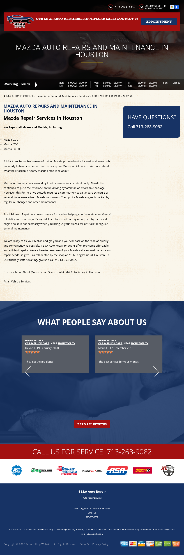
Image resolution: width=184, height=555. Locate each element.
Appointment (159, 22)
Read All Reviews (92, 424)
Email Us (92, 512)
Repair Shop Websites (39, 544)
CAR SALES (107, 19)
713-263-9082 (124, 6)
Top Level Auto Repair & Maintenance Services (60, 96)
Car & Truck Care (37, 343)
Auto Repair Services (92, 497)
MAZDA (128, 96)
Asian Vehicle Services (17, 281)
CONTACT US (128, 19)
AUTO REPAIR (65, 19)
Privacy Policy (100, 544)
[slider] (32, 352)
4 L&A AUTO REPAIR (16, 96)
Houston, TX (66, 343)
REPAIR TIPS (87, 19)
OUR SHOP (44, 19)
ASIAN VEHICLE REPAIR (106, 96)
